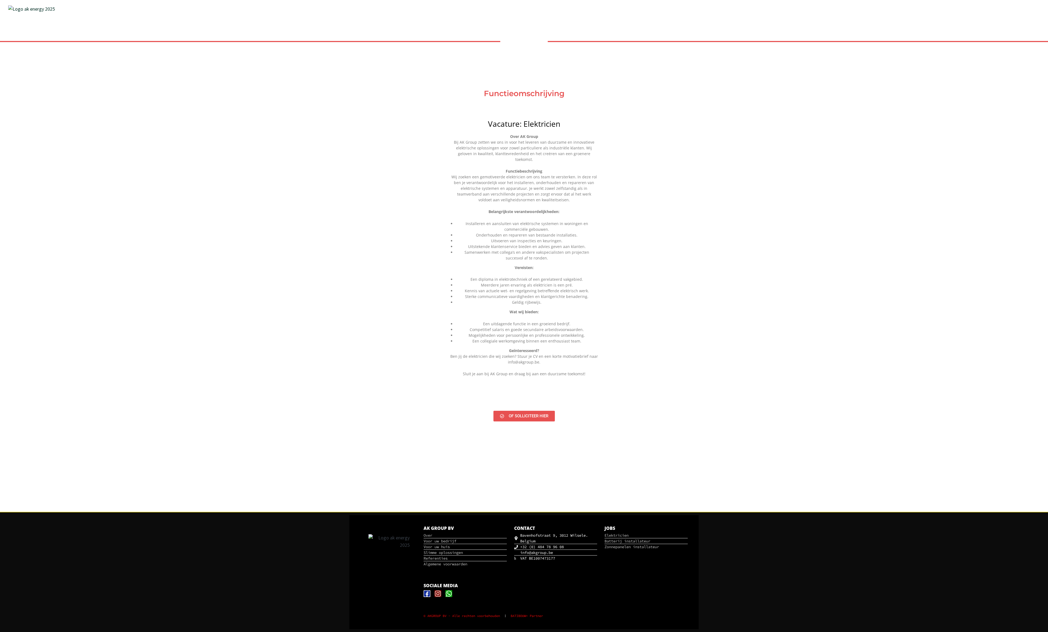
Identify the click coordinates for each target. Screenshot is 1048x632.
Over (949, 26)
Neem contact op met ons (983, 26)
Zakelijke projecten (935, 36)
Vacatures (1022, 36)
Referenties (1023, 26)
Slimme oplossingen (983, 36)
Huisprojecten (894, 36)
